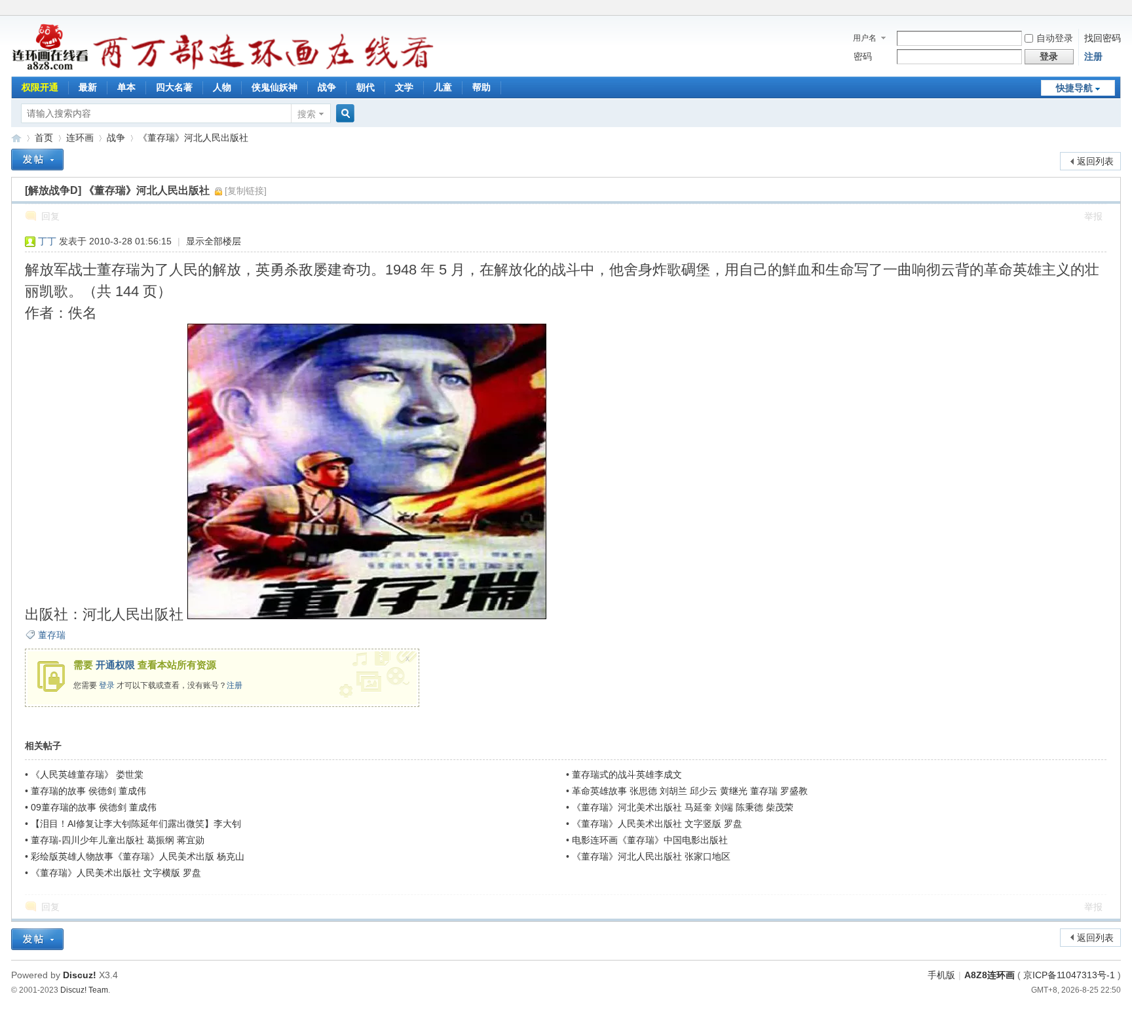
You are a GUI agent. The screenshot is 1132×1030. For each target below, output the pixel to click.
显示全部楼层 (213, 241)
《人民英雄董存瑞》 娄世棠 (87, 774)
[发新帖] (37, 159)
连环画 (80, 137)
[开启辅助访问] (1117, 9)
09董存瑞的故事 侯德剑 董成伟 (94, 807)
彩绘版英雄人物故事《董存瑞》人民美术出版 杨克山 (137, 856)
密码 (863, 56)
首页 (44, 137)
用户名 (865, 38)
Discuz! (79, 975)
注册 (1093, 56)
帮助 (481, 87)
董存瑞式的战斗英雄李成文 (627, 774)
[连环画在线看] (50, 68)
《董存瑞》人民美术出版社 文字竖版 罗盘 (657, 823)
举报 (1093, 216)
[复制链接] (246, 190)
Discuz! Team (84, 989)
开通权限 (115, 664)
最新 (88, 87)
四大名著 (174, 87)
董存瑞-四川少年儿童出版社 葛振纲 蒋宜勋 (117, 840)
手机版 (941, 975)
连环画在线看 (16, 137)
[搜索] (343, 113)
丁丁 (47, 241)
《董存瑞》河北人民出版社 (193, 137)
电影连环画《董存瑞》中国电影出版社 (650, 840)
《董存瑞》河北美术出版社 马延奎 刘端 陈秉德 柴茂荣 (682, 807)
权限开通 (40, 87)
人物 (222, 87)
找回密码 (1102, 38)
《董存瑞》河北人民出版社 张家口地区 (651, 856)
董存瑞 (52, 635)
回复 (50, 216)
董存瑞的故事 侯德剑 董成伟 (88, 791)
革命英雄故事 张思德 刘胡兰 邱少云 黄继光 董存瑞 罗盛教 (690, 791)
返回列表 (1095, 161)
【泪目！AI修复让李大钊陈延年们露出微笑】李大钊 (136, 823)
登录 (107, 685)
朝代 (365, 87)
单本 (126, 87)
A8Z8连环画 (989, 975)
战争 (327, 87)
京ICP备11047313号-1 (1069, 975)
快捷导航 (1074, 88)
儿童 (443, 87)
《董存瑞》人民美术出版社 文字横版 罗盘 (116, 873)
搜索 (306, 114)
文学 (404, 87)
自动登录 (1054, 38)
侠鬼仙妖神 (274, 87)
